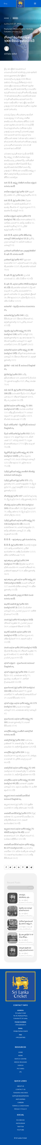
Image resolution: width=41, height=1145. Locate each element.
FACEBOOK (20, 1120)
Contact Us (20, 1089)
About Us (20, 1086)
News (20, 1055)
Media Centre (19, 29)
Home (20, 1052)
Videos (20, 1065)
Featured (8, 29)
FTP (20, 1075)
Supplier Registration (20, 1096)
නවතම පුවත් (17, 31)
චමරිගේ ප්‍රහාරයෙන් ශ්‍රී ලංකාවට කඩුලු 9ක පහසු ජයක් (26, 922)
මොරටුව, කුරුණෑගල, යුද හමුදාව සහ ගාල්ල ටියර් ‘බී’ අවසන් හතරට (25, 896)
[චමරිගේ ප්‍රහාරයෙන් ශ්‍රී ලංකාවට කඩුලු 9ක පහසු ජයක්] (12, 924)
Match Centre (20, 1059)
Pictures (20, 1068)
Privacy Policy (20, 1109)
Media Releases (20, 1062)
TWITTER (20, 1126)
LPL (20, 1072)
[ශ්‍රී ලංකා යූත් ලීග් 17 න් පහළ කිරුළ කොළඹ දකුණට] (12, 937)
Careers (21, 1102)
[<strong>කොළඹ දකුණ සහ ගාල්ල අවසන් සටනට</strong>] (12, 951)
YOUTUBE (20, 1130)
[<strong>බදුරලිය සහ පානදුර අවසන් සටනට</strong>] (12, 911)
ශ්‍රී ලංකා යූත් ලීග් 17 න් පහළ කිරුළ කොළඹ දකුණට (26, 936)
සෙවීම (30, 888)
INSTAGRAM (20, 1123)
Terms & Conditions (20, 1106)
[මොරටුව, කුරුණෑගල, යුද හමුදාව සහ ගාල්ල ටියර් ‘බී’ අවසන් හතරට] (12, 898)
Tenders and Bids (20, 1092)
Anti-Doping (20, 1099)
